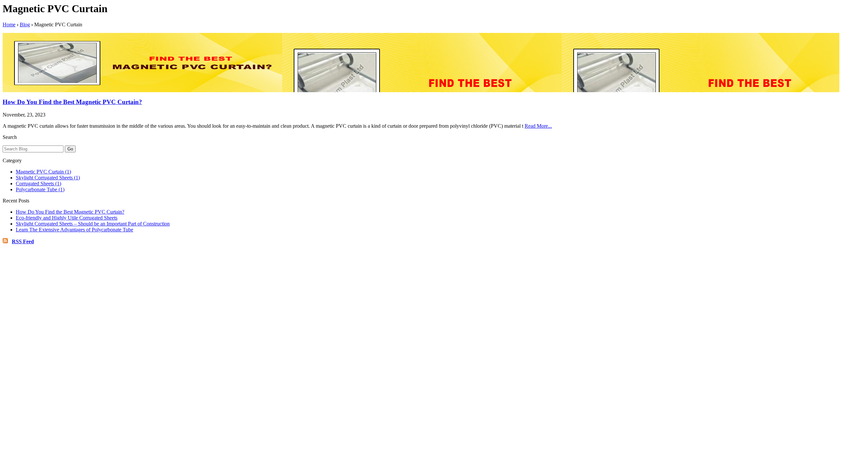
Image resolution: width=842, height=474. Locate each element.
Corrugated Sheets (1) (38, 183)
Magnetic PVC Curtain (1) (43, 171)
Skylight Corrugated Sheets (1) (48, 177)
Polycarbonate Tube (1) (40, 189)
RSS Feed (23, 241)
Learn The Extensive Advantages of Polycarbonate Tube (74, 229)
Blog (25, 24)
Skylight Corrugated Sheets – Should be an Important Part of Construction (93, 223)
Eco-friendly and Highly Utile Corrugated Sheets (66, 218)
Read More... (538, 126)
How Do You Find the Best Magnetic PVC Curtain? (72, 101)
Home (9, 24)
